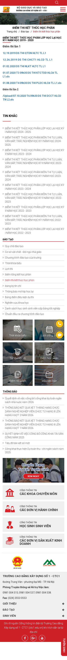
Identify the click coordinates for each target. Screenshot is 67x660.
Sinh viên (9, 615)
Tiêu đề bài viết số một (17, 443)
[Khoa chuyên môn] (10, 492)
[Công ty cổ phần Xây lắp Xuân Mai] (49, 562)
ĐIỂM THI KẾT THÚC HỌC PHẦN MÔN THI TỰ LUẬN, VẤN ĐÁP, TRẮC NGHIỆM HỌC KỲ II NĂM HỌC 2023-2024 (33, 163)
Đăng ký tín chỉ (13, 285)
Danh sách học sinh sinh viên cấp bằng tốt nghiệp (32, 308)
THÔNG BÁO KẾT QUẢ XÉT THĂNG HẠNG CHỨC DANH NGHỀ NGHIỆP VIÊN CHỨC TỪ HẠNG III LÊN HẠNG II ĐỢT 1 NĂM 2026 (32, 424)
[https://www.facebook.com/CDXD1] (59, 334)
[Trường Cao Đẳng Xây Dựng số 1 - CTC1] (6, 9)
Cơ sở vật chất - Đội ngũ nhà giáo (23, 252)
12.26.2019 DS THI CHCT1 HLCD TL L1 (28, 59)
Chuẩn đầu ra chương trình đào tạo (24, 314)
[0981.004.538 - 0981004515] (59, 323)
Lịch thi (9, 269)
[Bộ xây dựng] (18, 562)
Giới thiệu (9, 603)
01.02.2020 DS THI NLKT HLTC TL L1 (24, 66)
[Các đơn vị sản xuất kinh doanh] (10, 540)
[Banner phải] (33, 469)
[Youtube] (42, 637)
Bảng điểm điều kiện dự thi (19, 297)
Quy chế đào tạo (14, 246)
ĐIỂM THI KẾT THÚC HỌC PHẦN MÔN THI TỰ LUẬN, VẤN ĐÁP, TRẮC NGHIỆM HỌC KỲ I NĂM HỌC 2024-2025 (33, 141)
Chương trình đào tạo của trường (23, 257)
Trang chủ (12, 31)
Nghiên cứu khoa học (17, 302)
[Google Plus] (33, 637)
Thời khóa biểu (13, 263)
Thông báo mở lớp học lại (19, 291)
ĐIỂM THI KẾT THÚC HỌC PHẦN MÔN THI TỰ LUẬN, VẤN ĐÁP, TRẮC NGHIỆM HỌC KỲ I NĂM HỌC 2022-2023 (33, 220)
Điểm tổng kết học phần (18, 274)
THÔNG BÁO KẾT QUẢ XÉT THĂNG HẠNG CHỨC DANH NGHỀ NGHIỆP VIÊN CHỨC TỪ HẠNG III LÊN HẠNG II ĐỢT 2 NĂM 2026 (32, 411)
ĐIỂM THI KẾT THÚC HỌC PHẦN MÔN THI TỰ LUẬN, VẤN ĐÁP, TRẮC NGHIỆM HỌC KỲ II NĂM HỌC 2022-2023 (33, 198)
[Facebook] (25, 637)
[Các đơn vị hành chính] (10, 508)
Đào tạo (25, 31)
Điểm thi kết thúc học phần (46, 31)
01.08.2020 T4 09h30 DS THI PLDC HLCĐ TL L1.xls (32, 83)
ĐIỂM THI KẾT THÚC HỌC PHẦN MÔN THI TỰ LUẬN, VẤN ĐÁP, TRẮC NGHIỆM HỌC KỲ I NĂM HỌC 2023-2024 (33, 176)
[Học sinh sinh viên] (9, 524)
